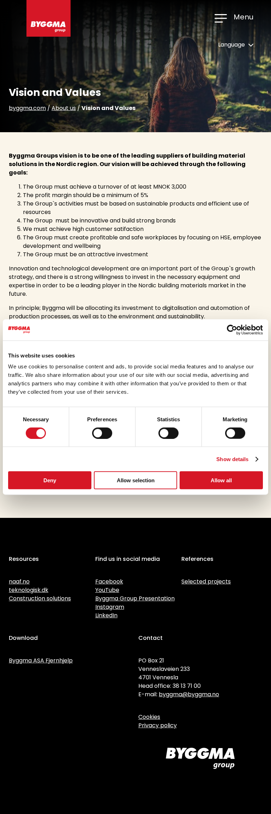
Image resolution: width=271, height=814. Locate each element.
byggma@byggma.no (189, 694)
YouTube (107, 590)
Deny (49, 480)
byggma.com (27, 108)
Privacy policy (157, 725)
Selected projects (206, 581)
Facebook (109, 581)
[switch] (102, 433)
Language (232, 45)
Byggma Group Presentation (135, 598)
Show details (232, 459)
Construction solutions (40, 598)
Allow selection (136, 480)
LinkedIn (106, 615)
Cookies (149, 717)
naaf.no (19, 581)
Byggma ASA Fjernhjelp (41, 660)
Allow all (221, 480)
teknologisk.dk (28, 590)
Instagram (109, 607)
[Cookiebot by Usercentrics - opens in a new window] (232, 329)
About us (64, 108)
